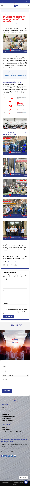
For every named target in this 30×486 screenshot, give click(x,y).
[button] (26, 482)
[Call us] (11, 456)
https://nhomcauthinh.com (14, 260)
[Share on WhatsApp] (4, 265)
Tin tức (8, 9)
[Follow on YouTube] (15, 456)
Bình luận (5, 279)
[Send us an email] (8, 456)
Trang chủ (4, 9)
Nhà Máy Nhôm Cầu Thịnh (21, 23)
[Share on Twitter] (8, 265)
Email (4, 297)
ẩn (9, 72)
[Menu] (2, 6)
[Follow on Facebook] (2, 456)
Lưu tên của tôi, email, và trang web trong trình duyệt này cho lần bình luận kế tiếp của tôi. (15, 311)
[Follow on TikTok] (5, 456)
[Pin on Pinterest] (13, 265)
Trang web (5, 303)
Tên (4, 291)
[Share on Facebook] (6, 265)
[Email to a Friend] (11, 265)
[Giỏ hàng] (28, 5)
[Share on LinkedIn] (15, 265)
